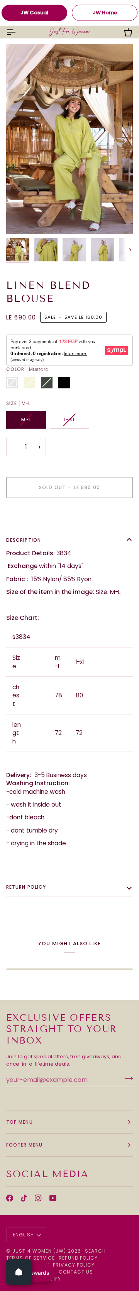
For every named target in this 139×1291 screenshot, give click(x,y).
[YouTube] (52, 1198)
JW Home (105, 12)
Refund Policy (78, 1258)
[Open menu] (17, 32)
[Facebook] (9, 1198)
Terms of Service (30, 1258)
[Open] (19, 1272)
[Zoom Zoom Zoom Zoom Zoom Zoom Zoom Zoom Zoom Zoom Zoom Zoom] (69, 139)
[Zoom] (20, 220)
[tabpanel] (69, 809)
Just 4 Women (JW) (39, 1251)
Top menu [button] (19, 1122)
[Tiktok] (24, 1198)
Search (95, 1251)
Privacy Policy (74, 1265)
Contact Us (76, 1272)
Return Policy (26, 887)
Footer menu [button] (24, 1145)
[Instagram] (38, 1198)
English (23, 1234)
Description (23, 540)
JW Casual (34, 12)
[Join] (126, 1079)
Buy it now (69, 514)
